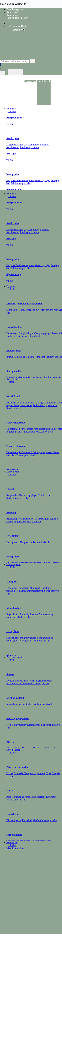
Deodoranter (21, 180)
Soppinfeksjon (26, 333)
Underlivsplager (15, 327)
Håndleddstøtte (37, 796)
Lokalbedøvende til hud (29, 683)
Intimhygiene (13, 350)
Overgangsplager (42, 333)
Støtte (9, 790)
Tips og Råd (30, 81)
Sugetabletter (12, 614)
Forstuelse (27, 704)
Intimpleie (11, 356)
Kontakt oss (12, 15)
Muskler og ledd (15, 698)
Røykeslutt (12, 469)
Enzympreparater (26, 431)
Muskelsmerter (13, 704)
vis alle (9, 124)
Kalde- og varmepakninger (37, 841)
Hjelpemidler (50, 748)
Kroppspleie (12, 174)
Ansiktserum (12, 147)
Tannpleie (11, 581)
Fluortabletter (48, 590)
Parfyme (10, 180)
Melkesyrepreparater (41, 452)
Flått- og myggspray (16, 724)
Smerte (10, 674)
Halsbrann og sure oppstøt (19, 428)
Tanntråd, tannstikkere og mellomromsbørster (28, 589)
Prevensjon (11, 377)
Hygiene (10, 286)
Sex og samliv (13, 371)
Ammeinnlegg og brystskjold (34, 518)
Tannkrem (24, 588)
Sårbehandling (14, 834)
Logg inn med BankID (17, 26)
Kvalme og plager (28, 495)
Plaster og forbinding (17, 767)
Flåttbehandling (49, 724)
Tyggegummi (24, 640)
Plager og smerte (14, 657)
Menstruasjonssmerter (41, 680)
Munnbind (11, 309)
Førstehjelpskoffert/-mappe (35, 820)
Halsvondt (11, 683)
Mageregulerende (15, 422)
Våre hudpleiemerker (17, 17)
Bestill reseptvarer (15, 9)
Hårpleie (23, 562)
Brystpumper (12, 518)
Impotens (52, 377)
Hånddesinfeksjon (26, 309)
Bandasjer (19, 773)
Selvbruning (17, 183)
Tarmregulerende (15, 446)
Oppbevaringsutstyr (24, 521)
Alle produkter (14, 117)
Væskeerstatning (41, 428)
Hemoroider (12, 333)
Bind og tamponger (26, 356)
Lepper (10, 144)
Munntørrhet (13, 608)
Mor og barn (12, 471)
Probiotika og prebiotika (45, 405)
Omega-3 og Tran (39, 402)
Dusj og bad (12, 562)
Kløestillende (33, 724)
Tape (48, 773)
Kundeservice (13, 12)
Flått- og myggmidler (17, 718)
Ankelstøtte (24, 796)
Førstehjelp (12, 814)
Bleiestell (37, 542)
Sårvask (19, 841)
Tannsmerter (23, 680)
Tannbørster (12, 588)
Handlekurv (17, 29)
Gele (20, 617)
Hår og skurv (13, 542)
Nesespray (27, 748)
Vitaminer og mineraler (17, 402)
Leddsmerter (39, 704)
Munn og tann (13, 564)
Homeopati (11, 842)
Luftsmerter (25, 452)
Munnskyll (35, 588)
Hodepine (11, 680)
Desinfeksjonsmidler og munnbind (24, 303)
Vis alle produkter (15, 848)
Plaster (9, 773)
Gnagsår (56, 773)
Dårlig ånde (12, 631)
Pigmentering (13, 189)
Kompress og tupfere (34, 773)
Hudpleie (11, 108)
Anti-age (11, 153)
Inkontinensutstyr (45, 356)
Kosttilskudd (13, 396)
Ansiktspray (26, 147)
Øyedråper (38, 748)
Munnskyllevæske (29, 614)
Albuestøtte (12, 796)
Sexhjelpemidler (39, 377)
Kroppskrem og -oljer (39, 180)
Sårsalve (10, 841)
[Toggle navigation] (15, 72)
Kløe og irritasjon (24, 336)
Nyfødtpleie (12, 536)
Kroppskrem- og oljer (39, 562)
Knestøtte (51, 796)
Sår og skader (13, 749)
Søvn (9, 408)
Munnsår (11, 655)
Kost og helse (13, 379)
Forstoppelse (22, 455)
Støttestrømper (13, 498)
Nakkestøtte (12, 799)
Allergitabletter (13, 748)
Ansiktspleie (12, 138)
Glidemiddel (24, 377)
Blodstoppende (13, 820)
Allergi (10, 742)
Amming (11, 512)
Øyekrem (44, 144)
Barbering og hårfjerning (26, 144)
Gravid (10, 489)
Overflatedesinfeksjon (47, 309)
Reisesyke (40, 431)
